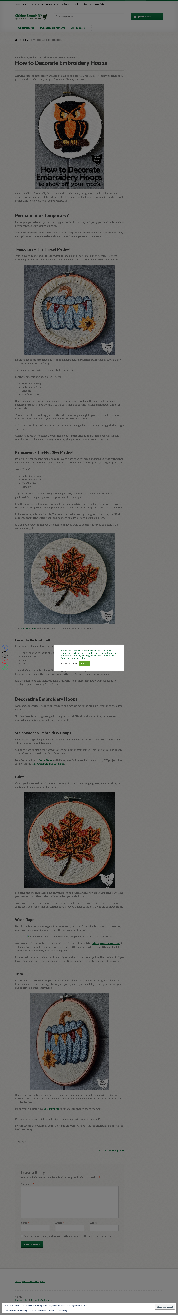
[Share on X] (5, 654)
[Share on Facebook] (5, 648)
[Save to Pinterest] (5, 661)
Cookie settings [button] (69, 663)
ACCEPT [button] (84, 663)
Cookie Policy (61, 1310)
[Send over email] (5, 667)
